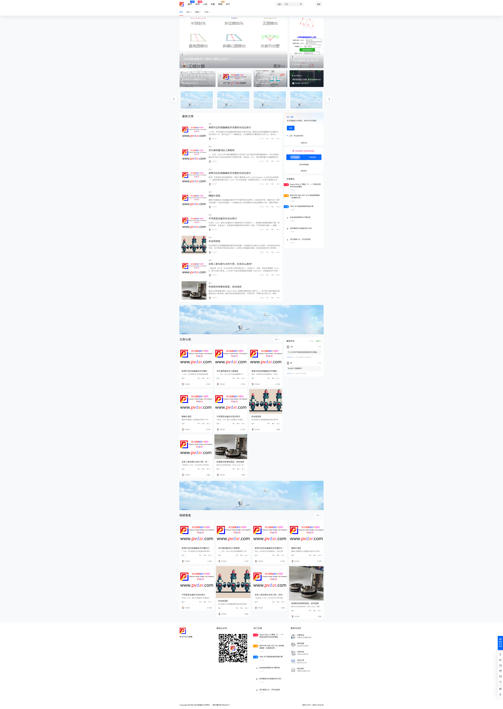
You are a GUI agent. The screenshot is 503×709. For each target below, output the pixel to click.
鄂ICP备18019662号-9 (221, 705)
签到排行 (304, 171)
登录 (318, 4)
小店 (205, 4)
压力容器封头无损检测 (303, 357)
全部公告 (304, 143)
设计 (188, 12)
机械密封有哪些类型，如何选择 (225, 286)
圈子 (190, 3)
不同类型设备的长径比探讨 (223, 218)
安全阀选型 (214, 241)
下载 (206, 12)
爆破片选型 (214, 195)
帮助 (220, 3)
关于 (228, 4)
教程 (197, 12)
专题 (213, 4)
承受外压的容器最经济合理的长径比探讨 (230, 127)
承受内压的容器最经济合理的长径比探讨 (230, 173)
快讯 (197, 3)
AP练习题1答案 (301, 373)
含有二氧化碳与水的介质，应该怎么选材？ (231, 264)
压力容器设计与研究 (202, 705)
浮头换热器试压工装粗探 (221, 150)
